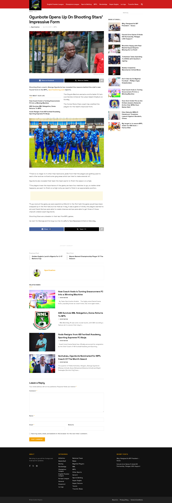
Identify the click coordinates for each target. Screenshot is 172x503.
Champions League (72, 4)
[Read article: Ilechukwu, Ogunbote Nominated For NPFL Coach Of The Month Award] (42, 363)
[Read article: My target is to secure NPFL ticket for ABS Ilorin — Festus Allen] (114, 126)
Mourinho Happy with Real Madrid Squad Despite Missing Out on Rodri (131, 48)
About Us (115, 500)
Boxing (60, 464)
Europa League (63, 478)
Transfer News (133, 4)
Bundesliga (103, 4)
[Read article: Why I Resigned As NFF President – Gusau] (114, 26)
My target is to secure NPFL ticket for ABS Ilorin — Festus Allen (132, 126)
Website (71, 425)
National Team (77, 458)
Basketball (62, 461)
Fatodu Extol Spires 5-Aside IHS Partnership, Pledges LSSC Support (132, 37)
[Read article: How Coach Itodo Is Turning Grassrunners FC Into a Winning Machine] (42, 299)
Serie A (74, 475)
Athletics (61, 458)
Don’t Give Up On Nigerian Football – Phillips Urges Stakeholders (131, 81)
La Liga (123, 4)
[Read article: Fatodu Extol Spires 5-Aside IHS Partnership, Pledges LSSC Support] (114, 38)
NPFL (95, 4)
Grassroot (61, 484)
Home (31, 11)
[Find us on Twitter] (33, 466)
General (61, 481)
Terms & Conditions (136, 500)
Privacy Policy (124, 500)
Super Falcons (77, 483)
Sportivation (35, 27)
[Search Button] (142, 4)
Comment (33, 391)
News (74, 461)
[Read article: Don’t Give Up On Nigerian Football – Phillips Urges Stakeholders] (114, 82)
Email (31, 425)
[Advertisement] (66, 195)
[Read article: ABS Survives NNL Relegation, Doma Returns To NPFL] (42, 320)
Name (32, 416)
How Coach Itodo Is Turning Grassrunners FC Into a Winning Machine (132, 92)
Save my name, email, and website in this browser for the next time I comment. (59, 434)
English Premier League (55, 4)
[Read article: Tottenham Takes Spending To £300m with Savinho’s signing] (114, 60)
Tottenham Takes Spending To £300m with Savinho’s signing (132, 59)
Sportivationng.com (56, 90)
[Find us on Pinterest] (37, 466)
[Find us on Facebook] (29, 466)
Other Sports (77, 472)
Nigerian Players (78, 464)
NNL (73, 466)
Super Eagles (114, 4)
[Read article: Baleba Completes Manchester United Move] (114, 71)
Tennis (74, 486)
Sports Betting (86, 4)
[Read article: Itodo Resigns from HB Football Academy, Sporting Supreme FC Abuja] (42, 342)
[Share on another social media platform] (102, 80)
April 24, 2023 (47, 27)
